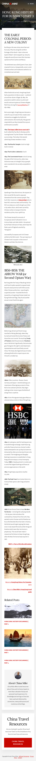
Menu (32, 3)
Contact (20, 757)
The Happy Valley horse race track (18, 129)
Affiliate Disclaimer (24, 756)
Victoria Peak (23, 200)
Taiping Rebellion (22, 105)
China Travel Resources (18, 743)
